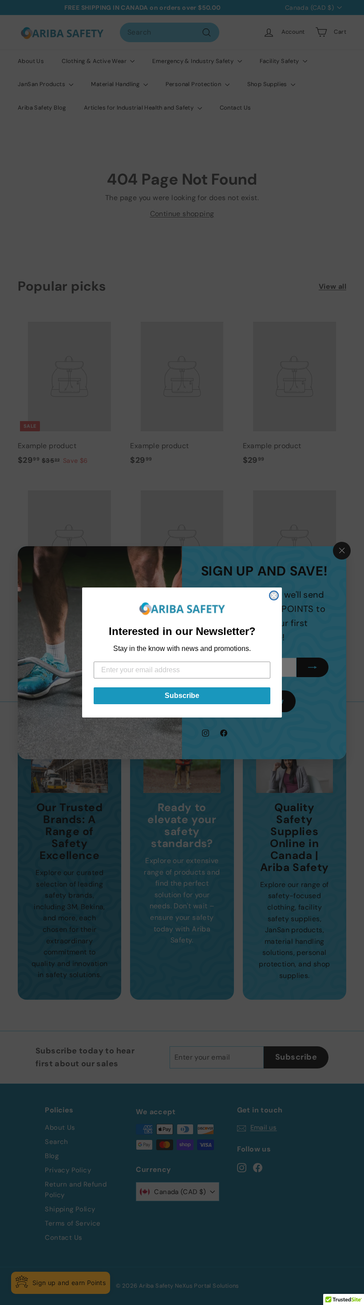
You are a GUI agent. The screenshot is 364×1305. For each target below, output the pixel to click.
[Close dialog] (273, 595)
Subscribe (182, 695)
